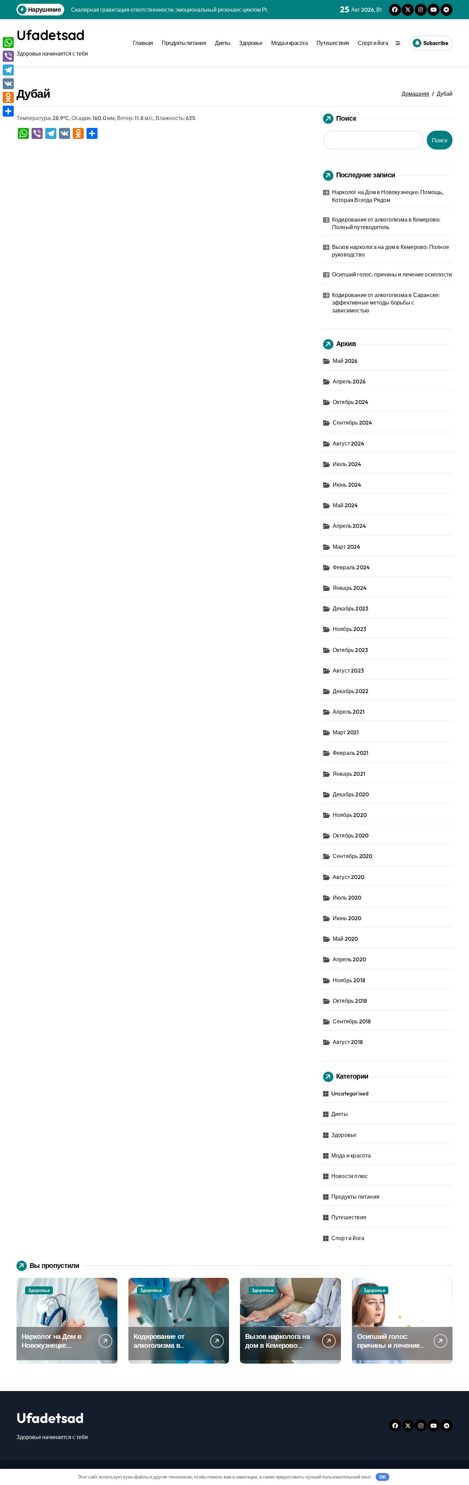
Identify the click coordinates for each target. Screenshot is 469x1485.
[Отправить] (8, 111)
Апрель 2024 (349, 525)
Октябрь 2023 (350, 649)
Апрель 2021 (349, 711)
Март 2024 (347, 546)
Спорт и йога (373, 42)
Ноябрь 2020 (350, 814)
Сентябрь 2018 (352, 1021)
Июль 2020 (347, 897)
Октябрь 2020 (350, 835)
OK (382, 1477)
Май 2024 (345, 505)
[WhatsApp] (8, 42)
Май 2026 (345, 360)
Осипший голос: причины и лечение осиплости (392, 274)
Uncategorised (350, 1093)
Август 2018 (348, 1041)
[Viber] (8, 56)
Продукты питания (184, 42)
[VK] (8, 84)
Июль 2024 (347, 464)
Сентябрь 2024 (353, 422)
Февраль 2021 (350, 752)
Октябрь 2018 (350, 1000)
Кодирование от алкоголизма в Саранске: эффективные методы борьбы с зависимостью (386, 303)
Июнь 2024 (347, 484)
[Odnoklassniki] (8, 97)
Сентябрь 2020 (353, 856)
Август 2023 (348, 670)
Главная (143, 42)
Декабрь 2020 (351, 794)
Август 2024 (348, 443)
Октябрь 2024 (350, 402)
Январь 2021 (349, 773)
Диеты (222, 42)
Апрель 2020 (349, 959)
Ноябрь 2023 (349, 629)
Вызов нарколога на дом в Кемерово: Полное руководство (390, 250)
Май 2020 (345, 938)
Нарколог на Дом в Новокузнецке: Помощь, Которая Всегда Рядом (388, 196)
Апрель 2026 (349, 381)
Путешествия (333, 42)
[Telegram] (8, 70)
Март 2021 (346, 732)
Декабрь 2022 (350, 691)
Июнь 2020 (347, 918)
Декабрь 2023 (350, 608)
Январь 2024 (350, 587)
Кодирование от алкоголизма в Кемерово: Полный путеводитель (386, 223)
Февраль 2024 (351, 567)
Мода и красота (289, 42)
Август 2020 (348, 877)
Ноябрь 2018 (349, 980)
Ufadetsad (50, 35)
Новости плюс (349, 1176)
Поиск (346, 118)
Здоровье (250, 42)
